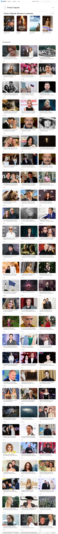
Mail (1, 533)
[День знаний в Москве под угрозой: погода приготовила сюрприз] (47, 270)
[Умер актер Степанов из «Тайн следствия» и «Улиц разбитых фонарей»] (29, 198)
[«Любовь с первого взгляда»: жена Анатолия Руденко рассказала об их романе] (29, 53)
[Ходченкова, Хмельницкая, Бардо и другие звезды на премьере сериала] (10, 360)
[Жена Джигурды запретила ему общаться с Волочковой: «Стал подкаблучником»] (10, 144)
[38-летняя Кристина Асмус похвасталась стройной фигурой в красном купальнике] (47, 324)
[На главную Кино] (4, 1)
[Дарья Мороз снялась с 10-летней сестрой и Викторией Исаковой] (47, 486)
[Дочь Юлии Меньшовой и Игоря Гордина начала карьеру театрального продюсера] (10, 162)
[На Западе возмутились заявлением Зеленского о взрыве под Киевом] (47, 89)
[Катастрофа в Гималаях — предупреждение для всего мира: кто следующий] (47, 53)
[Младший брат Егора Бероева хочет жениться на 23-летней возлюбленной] (10, 270)
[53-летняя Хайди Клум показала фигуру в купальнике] (10, 306)
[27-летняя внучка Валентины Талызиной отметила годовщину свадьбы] (10, 504)
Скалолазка (32, 32)
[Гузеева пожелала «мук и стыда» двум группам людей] (29, 144)
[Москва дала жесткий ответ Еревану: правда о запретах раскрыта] (29, 89)
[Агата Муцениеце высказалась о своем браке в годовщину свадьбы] (10, 125)
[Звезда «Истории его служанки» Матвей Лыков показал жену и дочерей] (29, 234)
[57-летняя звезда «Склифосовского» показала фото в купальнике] (29, 522)
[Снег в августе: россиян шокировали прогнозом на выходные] (47, 504)
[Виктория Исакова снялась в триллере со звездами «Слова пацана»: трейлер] (10, 522)
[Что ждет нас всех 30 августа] (29, 288)
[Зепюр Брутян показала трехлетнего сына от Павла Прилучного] (10, 468)
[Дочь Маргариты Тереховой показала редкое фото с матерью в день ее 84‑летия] (10, 53)
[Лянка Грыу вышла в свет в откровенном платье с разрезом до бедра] (47, 360)
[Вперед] (53, 13)
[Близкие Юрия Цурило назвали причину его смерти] (29, 125)
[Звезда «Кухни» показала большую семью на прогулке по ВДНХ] (47, 288)
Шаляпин (19, 32)
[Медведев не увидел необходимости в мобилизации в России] (47, 216)
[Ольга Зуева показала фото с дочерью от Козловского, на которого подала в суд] (47, 306)
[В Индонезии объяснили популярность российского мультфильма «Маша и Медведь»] (10, 324)
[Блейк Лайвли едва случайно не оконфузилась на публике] (29, 270)
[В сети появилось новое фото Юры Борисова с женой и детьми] (47, 252)
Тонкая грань (6, 32)
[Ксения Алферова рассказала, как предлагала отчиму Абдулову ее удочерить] (10, 89)
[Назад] (51, 13)
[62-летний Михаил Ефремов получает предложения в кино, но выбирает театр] (29, 306)
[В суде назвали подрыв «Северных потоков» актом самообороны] (29, 414)
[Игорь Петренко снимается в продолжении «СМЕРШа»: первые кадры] (47, 432)
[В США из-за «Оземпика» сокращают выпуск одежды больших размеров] (29, 342)
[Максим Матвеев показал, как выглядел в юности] (10, 252)
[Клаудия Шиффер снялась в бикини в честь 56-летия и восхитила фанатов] (29, 486)
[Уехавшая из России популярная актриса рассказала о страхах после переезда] (29, 107)
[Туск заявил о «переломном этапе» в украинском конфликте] (10, 378)
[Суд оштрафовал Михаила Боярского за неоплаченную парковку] (47, 450)
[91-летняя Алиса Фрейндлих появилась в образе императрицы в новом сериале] (29, 162)
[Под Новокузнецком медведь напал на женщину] (10, 198)
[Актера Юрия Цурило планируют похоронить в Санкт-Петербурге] (29, 252)
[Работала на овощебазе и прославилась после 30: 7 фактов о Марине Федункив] (10, 450)
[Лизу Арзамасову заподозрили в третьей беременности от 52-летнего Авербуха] (47, 414)
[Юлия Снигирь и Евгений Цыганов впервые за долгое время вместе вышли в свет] (29, 360)
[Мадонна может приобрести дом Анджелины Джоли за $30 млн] (29, 504)
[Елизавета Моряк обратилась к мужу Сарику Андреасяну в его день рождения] (47, 468)
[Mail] (1, 1)
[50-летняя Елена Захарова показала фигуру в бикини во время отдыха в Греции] (47, 198)
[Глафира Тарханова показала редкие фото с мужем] (10, 71)
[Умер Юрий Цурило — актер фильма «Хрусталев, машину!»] (47, 162)
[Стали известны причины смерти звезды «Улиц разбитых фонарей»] (47, 144)
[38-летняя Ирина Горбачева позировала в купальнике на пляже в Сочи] (47, 342)
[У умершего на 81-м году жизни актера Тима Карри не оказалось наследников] (29, 180)
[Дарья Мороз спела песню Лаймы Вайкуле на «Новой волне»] (10, 234)
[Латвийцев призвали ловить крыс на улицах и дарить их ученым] (10, 107)
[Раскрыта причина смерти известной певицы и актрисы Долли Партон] (47, 107)
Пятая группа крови (46, 32)
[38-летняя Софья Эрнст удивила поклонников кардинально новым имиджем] (29, 324)
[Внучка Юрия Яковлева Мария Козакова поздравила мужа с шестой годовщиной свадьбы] (47, 71)
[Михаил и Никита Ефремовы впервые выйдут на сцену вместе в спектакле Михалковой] (47, 522)
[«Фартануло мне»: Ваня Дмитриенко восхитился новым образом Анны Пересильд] (47, 180)
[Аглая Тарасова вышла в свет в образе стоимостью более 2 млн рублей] (29, 468)
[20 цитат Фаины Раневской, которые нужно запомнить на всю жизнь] (29, 216)
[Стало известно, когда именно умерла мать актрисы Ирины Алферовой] (29, 396)
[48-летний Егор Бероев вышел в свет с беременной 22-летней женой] (10, 216)
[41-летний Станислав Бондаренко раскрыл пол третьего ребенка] (47, 234)
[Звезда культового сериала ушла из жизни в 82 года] (47, 125)
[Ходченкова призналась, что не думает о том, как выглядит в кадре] (47, 396)
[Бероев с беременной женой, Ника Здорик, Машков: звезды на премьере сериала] (29, 450)
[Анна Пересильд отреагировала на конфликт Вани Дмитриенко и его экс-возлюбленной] (10, 180)
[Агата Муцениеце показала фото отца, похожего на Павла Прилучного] (47, 378)
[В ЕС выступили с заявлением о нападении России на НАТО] (10, 288)
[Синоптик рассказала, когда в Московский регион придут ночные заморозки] (10, 414)
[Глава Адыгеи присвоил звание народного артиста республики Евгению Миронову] (29, 432)
